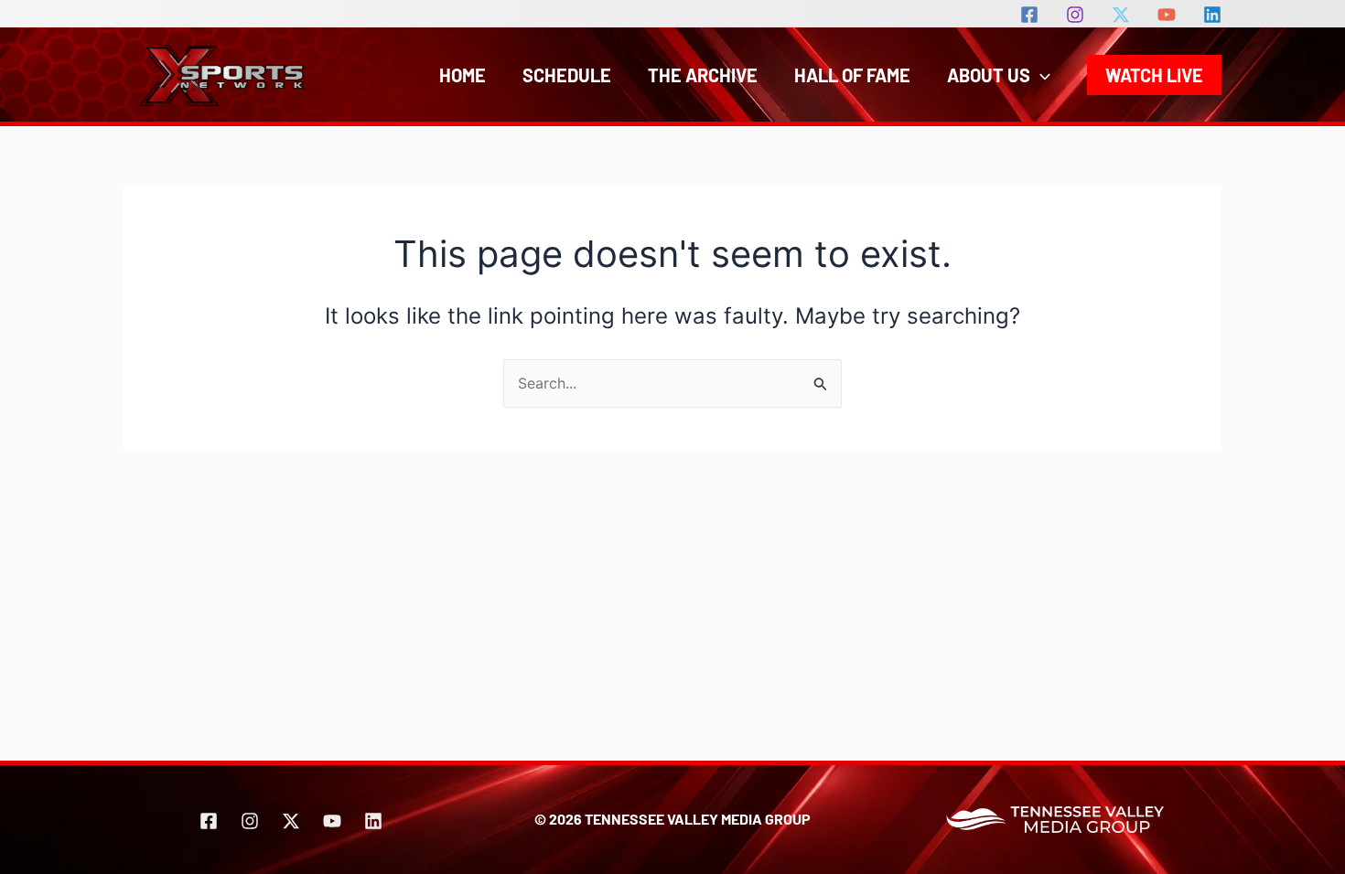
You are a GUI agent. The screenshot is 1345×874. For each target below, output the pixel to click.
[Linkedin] (1212, 14)
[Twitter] (291, 821)
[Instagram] (1075, 14)
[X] (1121, 14)
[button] (1040, 75)
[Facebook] (1029, 14)
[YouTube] (1166, 14)
